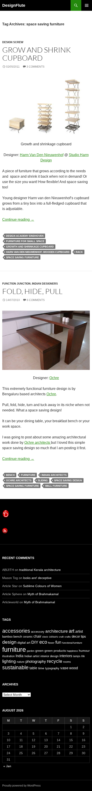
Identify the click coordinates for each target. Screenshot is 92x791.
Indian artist (32, 656)
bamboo (7, 636)
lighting (9, 661)
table (33, 668)
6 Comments (36, 300)
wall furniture (56, 485)
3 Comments (35, 66)
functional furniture (72, 642)
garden (30, 651)
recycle (54, 661)
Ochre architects (37, 442)
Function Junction (16, 283)
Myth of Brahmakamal (43, 594)
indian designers (45, 283)
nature (21, 661)
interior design (49, 656)
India (19, 656)
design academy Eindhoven (25, 235)
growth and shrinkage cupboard (30, 246)
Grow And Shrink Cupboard (36, 53)
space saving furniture (22, 257)
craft (61, 636)
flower (51, 642)
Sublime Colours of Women (42, 586)
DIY (34, 642)
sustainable (15, 667)
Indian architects (54, 475)
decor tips (79, 636)
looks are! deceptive (37, 578)
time (41, 668)
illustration (8, 656)
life (83, 656)
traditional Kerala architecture (40, 570)
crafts (68, 636)
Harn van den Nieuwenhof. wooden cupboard (37, 252)
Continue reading (18, 219)
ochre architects (18, 480)
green (39, 650)
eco (43, 642)
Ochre (54, 378)
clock (45, 636)
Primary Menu (86, 5)
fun (58, 642)
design (9, 642)
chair (37, 636)
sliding (43, 480)
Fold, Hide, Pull (32, 291)
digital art (23, 642)
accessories (16, 631)
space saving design (68, 480)
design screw (12, 42)
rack (79, 252)
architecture (56, 631)
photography (35, 661)
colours (53, 636)
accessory (37, 631)
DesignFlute (13, 5)
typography (52, 668)
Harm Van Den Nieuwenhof (41, 155)
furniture (28, 475)
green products (55, 650)
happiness (72, 651)
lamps (76, 656)
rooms (67, 661)
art (71, 631)
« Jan (7, 766)
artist (79, 631)
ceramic (28, 636)
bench (10, 475)
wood (73, 668)
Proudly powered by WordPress (21, 785)
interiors (65, 656)
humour (84, 650)
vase (64, 668)
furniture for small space (25, 241)
